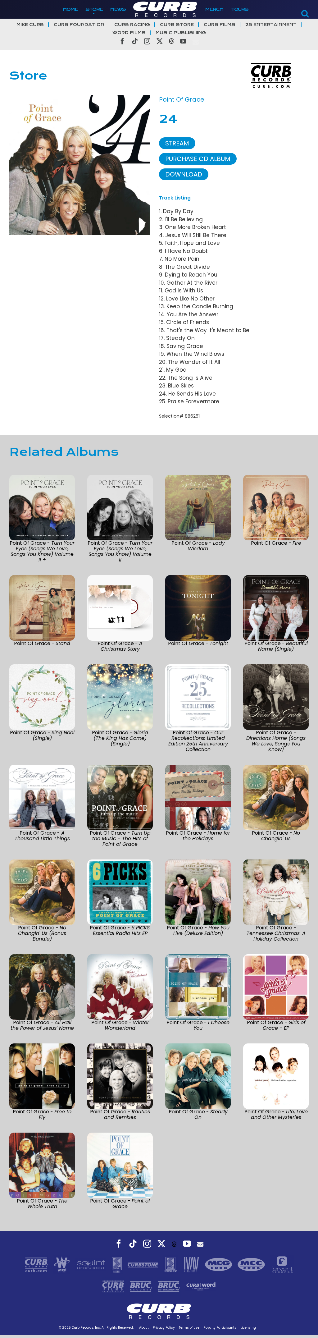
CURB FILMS (219, 24)
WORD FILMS (129, 32)
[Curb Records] (37, 1264)
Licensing (248, 1327)
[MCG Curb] (219, 1264)
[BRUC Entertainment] (170, 1286)
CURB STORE (177, 24)
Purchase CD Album (197, 158)
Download (183, 174)
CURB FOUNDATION (79, 24)
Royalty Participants (219, 1327)
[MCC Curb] (252, 1264)
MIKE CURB (30, 24)
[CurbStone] (143, 1264)
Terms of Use (189, 1327)
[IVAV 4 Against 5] (192, 1264)
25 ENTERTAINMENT (271, 24)
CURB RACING (132, 24)
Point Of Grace (181, 99)
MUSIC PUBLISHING (181, 32)
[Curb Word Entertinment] (201, 1286)
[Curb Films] (114, 1286)
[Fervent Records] (281, 1264)
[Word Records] (63, 1264)
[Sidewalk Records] (117, 1264)
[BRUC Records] (142, 1286)
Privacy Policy (164, 1327)
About (144, 1327)
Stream (177, 143)
